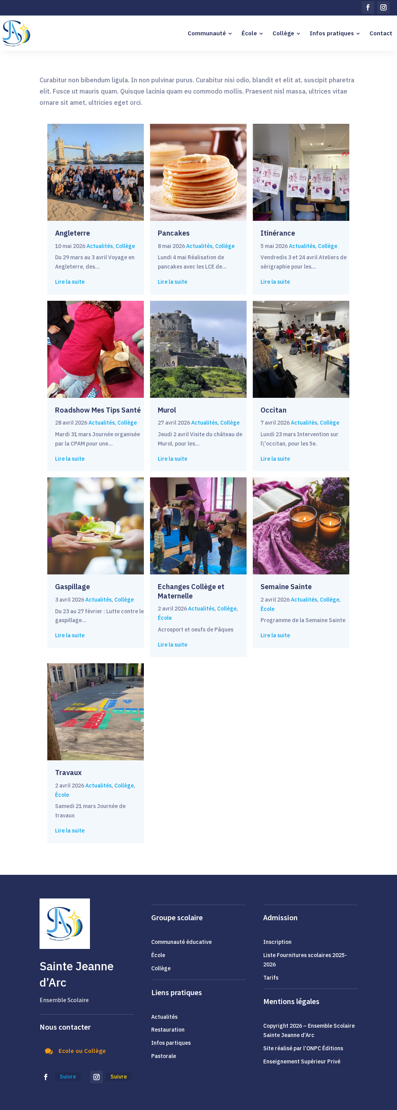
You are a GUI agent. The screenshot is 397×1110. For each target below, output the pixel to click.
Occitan (274, 410)
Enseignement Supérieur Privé (301, 1061)
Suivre (68, 1076)
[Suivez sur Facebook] (368, 7)
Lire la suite (70, 281)
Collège (125, 246)
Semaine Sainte (286, 586)
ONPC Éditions (324, 1048)
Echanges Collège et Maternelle (191, 591)
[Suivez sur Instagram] (383, 7)
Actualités (99, 246)
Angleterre (72, 233)
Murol (167, 410)
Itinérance (278, 233)
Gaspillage (72, 586)
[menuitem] (210, 33)
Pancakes (174, 233)
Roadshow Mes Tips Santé (98, 410)
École (165, 617)
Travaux (68, 772)
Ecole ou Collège (82, 1050)
